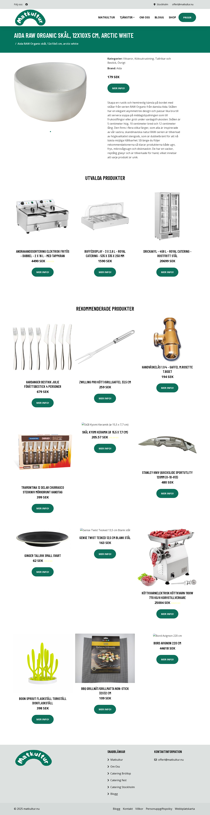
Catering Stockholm (122, 787)
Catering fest (118, 780)
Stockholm (162, 4)
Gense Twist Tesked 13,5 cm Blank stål (105, 538)
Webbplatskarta (185, 809)
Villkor (139, 809)
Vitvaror (128, 58)
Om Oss (115, 766)
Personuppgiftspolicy (159, 809)
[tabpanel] (50, 91)
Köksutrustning (144, 58)
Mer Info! (118, 88)
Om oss (144, 17)
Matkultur (106, 17)
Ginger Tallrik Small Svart (42, 555)
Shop (172, 17)
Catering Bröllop (120, 773)
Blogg (159, 17)
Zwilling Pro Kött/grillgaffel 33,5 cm (105, 382)
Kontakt (128, 809)
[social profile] (26, 4)
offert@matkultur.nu (182, 4)
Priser (187, 17)
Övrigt (121, 63)
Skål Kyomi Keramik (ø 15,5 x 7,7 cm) (105, 432)
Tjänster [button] (126, 17)
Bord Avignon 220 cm (167, 643)
